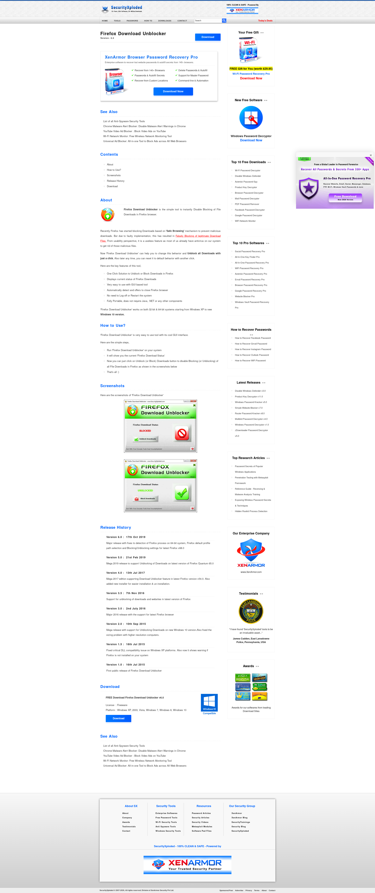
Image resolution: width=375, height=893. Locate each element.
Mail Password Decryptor (247, 198)
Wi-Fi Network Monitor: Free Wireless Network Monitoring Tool (137, 136)
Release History (116, 180)
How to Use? (114, 170)
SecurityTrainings (241, 821)
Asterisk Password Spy (246, 181)
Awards (126, 821)
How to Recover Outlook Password (252, 354)
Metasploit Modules (202, 826)
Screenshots (114, 175)
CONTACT (182, 20)
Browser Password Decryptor (249, 192)
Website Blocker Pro (245, 296)
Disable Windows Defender (248, 175)
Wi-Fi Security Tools (166, 821)
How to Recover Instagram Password (253, 349)
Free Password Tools (166, 817)
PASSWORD (132, 20)
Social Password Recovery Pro (250, 251)
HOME (105, 20)
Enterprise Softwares (166, 813)
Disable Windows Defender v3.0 (250, 390)
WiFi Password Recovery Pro (249, 268)
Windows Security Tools (168, 830)
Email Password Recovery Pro (250, 279)
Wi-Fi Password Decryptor (247, 170)
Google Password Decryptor (248, 215)
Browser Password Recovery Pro (251, 284)
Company (127, 817)
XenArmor (237, 813)
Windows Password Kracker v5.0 (251, 402)
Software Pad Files (202, 830)
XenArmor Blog (240, 817)
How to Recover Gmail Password (251, 343)
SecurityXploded (240, 830)
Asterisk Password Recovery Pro (251, 273)
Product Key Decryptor (246, 187)
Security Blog (239, 826)
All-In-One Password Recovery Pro (252, 262)
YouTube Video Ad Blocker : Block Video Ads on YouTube (134, 131)
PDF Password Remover (247, 203)
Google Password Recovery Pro (250, 290)
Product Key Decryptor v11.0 (249, 396)
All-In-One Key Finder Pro (247, 256)
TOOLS (117, 20)
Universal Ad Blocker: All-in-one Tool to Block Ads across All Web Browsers (144, 141)
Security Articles (200, 817)
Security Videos (200, 821)
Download (208, 37)
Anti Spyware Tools (166, 826)
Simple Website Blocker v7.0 (248, 407)
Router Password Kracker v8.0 (250, 413)
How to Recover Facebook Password (253, 337)
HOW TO (148, 20)
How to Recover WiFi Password (250, 360)
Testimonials (129, 826)
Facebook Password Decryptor (250, 209)
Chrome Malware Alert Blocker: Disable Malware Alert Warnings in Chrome (144, 126)
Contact (126, 830)
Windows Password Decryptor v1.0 (252, 424)
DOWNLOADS (164, 20)
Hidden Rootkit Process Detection (251, 511)
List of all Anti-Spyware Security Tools (124, 121)
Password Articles (201, 813)
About (110, 164)
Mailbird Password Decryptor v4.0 (251, 418)
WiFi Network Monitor (245, 220)
